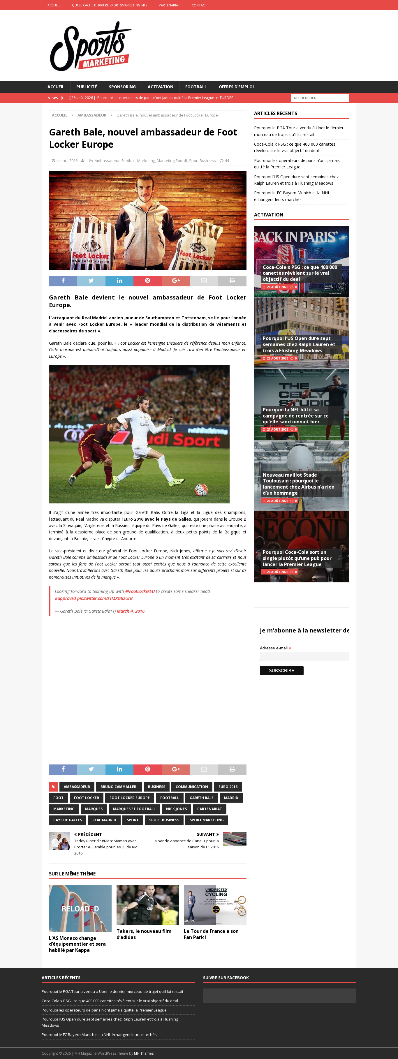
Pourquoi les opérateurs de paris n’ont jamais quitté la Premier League (104, 1010)
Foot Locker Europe (130, 797)
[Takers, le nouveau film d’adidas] (148, 905)
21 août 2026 (277, 429)
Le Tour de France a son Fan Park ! (211, 934)
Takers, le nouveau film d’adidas (144, 934)
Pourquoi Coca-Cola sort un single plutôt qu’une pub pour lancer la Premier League (297, 558)
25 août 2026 (277, 358)
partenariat (209, 808)
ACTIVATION (268, 215)
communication (192, 786)
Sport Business (202, 160)
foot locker (86, 797)
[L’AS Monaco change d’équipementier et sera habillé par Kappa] (80, 908)
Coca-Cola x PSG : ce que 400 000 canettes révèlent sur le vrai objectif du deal (300, 273)
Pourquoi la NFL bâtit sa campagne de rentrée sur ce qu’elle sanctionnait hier (296, 415)
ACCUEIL (53, 5)
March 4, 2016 (131, 611)
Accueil (55, 86)
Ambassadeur (107, 160)
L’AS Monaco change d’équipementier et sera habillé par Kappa (77, 944)
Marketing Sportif (172, 160)
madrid (231, 797)
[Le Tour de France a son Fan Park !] (215, 905)
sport (133, 819)
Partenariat (169, 5)
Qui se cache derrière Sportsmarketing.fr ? (109, 5)
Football (196, 86)
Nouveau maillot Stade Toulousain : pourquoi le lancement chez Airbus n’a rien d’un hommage (298, 484)
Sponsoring (122, 86)
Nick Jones (176, 808)
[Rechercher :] (320, 98)
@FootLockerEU (140, 591)
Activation (160, 86)
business (156, 786)
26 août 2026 (277, 287)
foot (58, 797)
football (169, 797)
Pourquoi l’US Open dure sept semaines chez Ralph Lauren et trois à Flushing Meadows (299, 344)
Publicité (86, 86)
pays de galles (67, 819)
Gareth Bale (202, 797)
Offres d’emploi (236, 86)
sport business (164, 819)
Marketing (146, 160)
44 (227, 160)
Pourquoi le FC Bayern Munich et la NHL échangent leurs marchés (99, 1034)
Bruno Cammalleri (119, 786)
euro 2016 (228, 786)
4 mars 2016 (67, 160)
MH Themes (144, 1053)
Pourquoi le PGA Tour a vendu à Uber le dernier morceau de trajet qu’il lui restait (112, 991)
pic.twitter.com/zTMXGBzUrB (105, 598)
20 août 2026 (277, 501)
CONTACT (199, 5)
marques (94, 808)
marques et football (134, 808)
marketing (64, 808)
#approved (65, 598)
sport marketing (207, 819)
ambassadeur (77, 786)
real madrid (104, 819)
